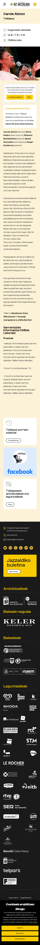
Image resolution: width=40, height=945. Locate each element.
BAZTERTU (20, 933)
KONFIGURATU (20, 939)
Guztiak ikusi (13, 440)
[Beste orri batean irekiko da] (20, 461)
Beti (29, 97)
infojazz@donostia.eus (15, 539)
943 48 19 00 (12, 535)
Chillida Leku (15, 40)
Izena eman (13, 571)
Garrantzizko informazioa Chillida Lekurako (16, 330)
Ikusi (10, 504)
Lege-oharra (13, 898)
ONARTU (20, 928)
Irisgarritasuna (25, 898)
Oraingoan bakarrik (15, 97)
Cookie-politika (32, 922)
